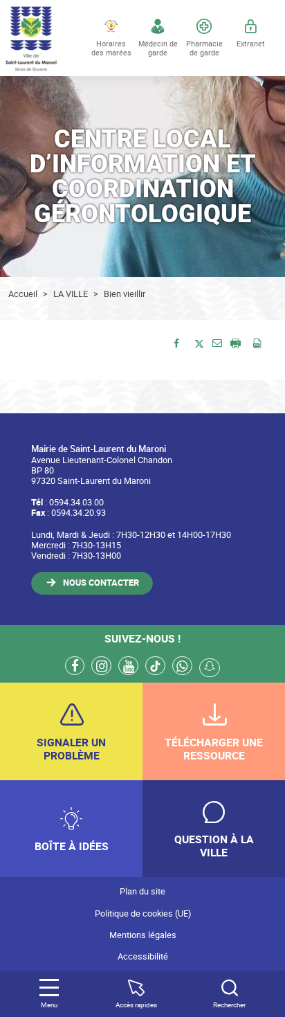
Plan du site (142, 891)
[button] (217, 342)
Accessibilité (143, 956)
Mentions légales (142, 935)
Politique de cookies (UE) (143, 913)
